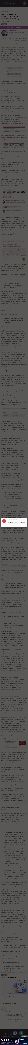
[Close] (26, 518)
